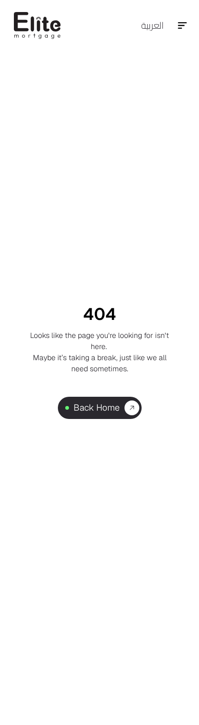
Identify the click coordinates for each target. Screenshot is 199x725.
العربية (152, 25)
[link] (67, 408)
